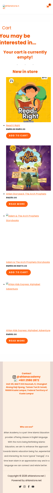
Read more (17, 204)
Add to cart (18, 135)
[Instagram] (24, 486)
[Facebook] (28, 486)
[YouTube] (33, 486)
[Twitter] (20, 486)
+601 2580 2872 (28, 380)
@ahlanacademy (29, 377)
